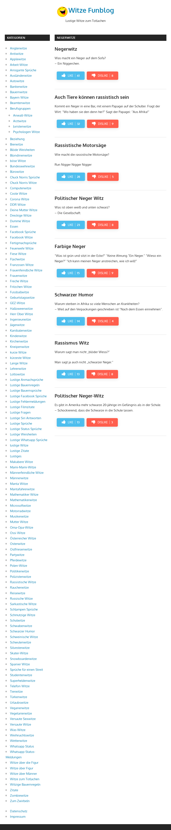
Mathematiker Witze (24, 494)
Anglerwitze (18, 48)
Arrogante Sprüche (23, 70)
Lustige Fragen (20, 412)
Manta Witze (19, 484)
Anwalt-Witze (22, 115)
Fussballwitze (19, 292)
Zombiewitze (19, 795)
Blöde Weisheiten (22, 150)
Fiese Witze (18, 254)
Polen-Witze (18, 566)
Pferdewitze (18, 560)
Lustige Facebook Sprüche (28, 396)
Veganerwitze (19, 708)
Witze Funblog (91, 10)
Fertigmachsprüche (23, 243)
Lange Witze (19, 363)
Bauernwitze (18, 92)
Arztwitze (19, 121)
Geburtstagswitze (22, 298)
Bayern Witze (19, 97)
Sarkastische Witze (23, 604)
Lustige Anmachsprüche (26, 380)
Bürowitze (17, 172)
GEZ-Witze (17, 303)
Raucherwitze (19, 587)
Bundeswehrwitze (22, 166)
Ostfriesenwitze (21, 549)
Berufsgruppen (20, 108)
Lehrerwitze (18, 369)
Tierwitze (16, 691)
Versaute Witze (20, 724)
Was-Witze (17, 730)
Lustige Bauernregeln (25, 385)
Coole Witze (18, 194)
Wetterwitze (18, 741)
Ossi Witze (17, 533)
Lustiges (15, 456)
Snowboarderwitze (23, 659)
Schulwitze (17, 620)
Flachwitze (17, 259)
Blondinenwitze (21, 155)
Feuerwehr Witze (22, 248)
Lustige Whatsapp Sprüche (28, 440)
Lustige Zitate (19, 451)
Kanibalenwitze (21, 330)
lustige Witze (19, 445)
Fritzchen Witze (21, 287)
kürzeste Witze (20, 358)
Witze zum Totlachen (24, 779)
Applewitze (18, 59)
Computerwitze (20, 188)
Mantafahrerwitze (22, 489)
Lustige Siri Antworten (25, 418)
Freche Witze (19, 281)
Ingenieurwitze (20, 319)
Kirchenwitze (19, 341)
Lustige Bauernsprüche (25, 390)
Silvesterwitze (20, 648)
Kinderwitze (18, 336)
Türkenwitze (18, 697)
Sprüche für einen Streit (26, 670)
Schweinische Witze (24, 637)
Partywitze (17, 555)
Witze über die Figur (24, 763)
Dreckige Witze (20, 215)
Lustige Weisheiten (23, 434)
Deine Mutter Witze (23, 210)
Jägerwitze (17, 325)
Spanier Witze (20, 664)
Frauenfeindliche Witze (26, 270)
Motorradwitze (20, 511)
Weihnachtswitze (22, 735)
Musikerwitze (19, 516)
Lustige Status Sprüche (26, 429)
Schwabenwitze (21, 626)
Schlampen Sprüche (24, 609)
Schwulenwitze (20, 642)
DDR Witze (18, 205)
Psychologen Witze (26, 132)
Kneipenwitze (19, 347)
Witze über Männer (23, 774)
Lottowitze (17, 374)
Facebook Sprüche (23, 232)
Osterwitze (17, 544)
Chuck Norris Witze (23, 183)
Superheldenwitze (22, 681)
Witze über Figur (21, 768)
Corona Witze (19, 199)
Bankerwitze (18, 87)
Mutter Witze (19, 522)
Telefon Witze (20, 686)
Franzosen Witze (22, 265)
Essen (14, 226)
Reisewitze (17, 593)
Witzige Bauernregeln (25, 784)
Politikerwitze (19, 571)
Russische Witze (21, 599)
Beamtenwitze (20, 103)
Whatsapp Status (22, 746)
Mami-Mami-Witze (23, 467)
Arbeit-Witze (19, 65)
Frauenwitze (18, 276)
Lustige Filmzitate (22, 407)
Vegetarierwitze (21, 713)
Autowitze (17, 81)
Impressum (17, 817)
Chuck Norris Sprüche (25, 177)
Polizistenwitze (20, 577)
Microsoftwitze (20, 506)
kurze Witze (18, 352)
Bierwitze (16, 144)
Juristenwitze (22, 126)
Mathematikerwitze (23, 500)
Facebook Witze (21, 237)
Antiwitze (16, 54)
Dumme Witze (20, 221)
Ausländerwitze (21, 76)
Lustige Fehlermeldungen (27, 402)
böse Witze (18, 161)
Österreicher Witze (23, 538)
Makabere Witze (21, 462)
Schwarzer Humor (22, 631)
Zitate (14, 790)
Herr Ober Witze (21, 314)
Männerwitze (19, 478)
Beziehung (17, 139)
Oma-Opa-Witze (21, 527)
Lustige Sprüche (21, 423)
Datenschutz (18, 811)
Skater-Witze (19, 653)
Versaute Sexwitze (23, 719)
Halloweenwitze (21, 309)
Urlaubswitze (19, 703)
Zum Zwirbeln (20, 801)
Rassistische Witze (23, 582)
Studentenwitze (21, 675)
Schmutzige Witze (22, 615)
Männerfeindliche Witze (27, 473)
